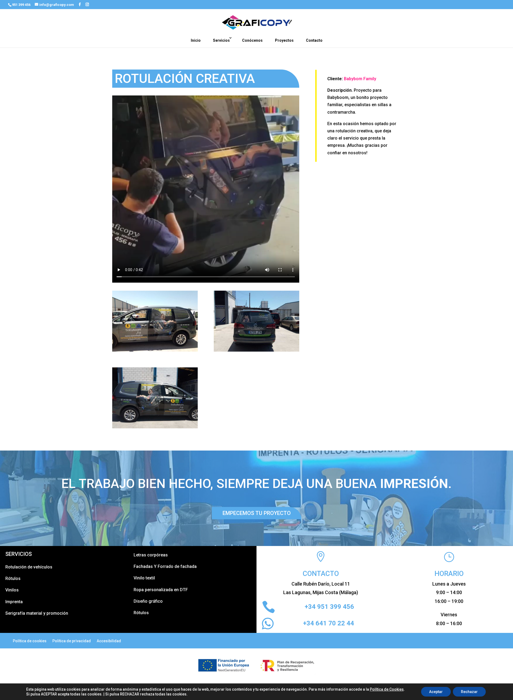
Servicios (221, 40)
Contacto (314, 40)
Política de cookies (29, 641)
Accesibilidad (109, 641)
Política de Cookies (387, 689)
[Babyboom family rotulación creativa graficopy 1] (155, 351)
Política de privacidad (71, 641)
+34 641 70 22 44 (328, 623)
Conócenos (252, 40)
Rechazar (469, 692)
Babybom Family (360, 78)
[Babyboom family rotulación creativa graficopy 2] (256, 351)
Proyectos (284, 40)
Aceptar (436, 692)
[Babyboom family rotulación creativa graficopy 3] (155, 428)
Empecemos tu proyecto (257, 513)
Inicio (196, 40)
